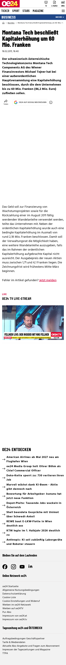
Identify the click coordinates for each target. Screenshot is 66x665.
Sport (15, 11)
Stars (26, 11)
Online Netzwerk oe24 (14, 575)
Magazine (38, 11)
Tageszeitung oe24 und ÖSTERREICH (22, 628)
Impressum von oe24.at (14, 616)
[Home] (3, 23)
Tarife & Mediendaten (13, 642)
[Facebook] (4, 566)
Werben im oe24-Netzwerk (16, 605)
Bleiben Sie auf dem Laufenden (19, 555)
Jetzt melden (47, 280)
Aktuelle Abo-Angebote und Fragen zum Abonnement (31, 646)
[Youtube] (22, 566)
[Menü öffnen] (63, 11)
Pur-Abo (6, 612)
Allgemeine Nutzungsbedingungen (20, 590)
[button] (33, 323)
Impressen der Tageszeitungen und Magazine (26, 650)
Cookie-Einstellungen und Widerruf (21, 601)
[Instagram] (13, 566)
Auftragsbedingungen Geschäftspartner (23, 639)
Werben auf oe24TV (12, 609)
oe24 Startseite (10, 586)
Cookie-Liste (9, 597)
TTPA (5, 653)
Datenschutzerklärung (14, 594)
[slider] (18, 335)
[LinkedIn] (30, 566)
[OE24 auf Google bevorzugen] (51, 102)
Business (9, 17)
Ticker (5, 11)
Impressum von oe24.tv (14, 620)
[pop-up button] (54, 335)
